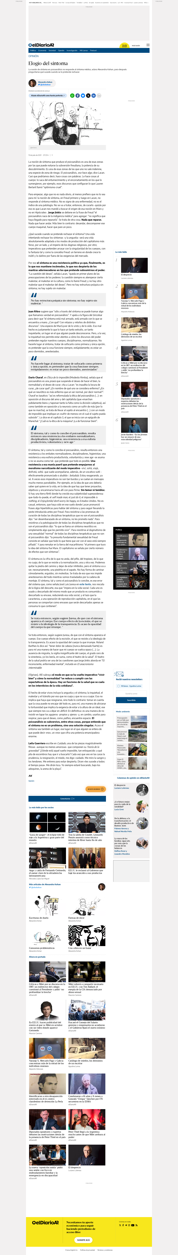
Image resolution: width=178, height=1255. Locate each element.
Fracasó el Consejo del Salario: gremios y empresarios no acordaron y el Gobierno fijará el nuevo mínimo (86, 1025)
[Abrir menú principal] (148, 45)
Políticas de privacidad (87, 1250)
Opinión (61, 50)
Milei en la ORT (47, 2)
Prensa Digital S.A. (71, 1250)
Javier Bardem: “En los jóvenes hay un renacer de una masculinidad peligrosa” (134, 437)
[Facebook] (77, 95)
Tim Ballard (79, 2)
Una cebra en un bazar (79, 948)
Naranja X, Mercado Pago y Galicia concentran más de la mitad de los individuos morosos (46, 1063)
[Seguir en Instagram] (129, 1225)
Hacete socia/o (124, 45)
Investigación (72, 50)
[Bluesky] (83, 95)
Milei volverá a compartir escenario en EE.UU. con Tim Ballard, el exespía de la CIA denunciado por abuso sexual (85, 988)
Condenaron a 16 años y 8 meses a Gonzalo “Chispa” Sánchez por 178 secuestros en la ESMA (85, 1099)
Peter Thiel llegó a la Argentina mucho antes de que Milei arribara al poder (86, 1134)
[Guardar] (99, 95)
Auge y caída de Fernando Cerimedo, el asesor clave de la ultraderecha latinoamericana (47, 873)
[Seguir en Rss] (137, 1225)
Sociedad (52, 50)
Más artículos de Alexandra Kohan (45, 884)
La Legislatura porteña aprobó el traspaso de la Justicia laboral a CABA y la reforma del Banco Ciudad (122, 581)
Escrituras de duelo (38, 917)
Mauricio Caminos (74, 995)
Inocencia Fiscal (128, 2)
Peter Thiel (61, 2)
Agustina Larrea (74, 1066)
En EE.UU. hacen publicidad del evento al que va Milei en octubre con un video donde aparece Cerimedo (45, 1026)
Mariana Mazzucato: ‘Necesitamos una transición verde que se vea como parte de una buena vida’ (122, 749)
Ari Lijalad (91, 2)
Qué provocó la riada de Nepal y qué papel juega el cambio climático (122, 736)
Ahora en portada (37, 957)
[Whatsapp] (72, 95)
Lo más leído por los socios (41, 807)
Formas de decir (76, 917)
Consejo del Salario (70, 2)
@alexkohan (36, 887)
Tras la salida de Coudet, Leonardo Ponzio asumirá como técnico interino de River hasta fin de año (85, 837)
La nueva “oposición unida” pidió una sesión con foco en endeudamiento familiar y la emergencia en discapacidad (45, 1171)
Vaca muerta (113, 2)
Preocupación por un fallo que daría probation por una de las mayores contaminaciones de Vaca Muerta (123, 722)
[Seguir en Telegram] (126, 1225)
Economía (42, 50)
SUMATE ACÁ (83, 1240)
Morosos (54, 2)
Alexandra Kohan (45, 82)
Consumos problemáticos (41, 948)
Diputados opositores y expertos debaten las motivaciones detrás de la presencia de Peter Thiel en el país (47, 1134)
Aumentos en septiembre (102, 2)
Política (33, 50)
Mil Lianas (84, 50)
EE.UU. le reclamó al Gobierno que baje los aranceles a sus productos (85, 871)
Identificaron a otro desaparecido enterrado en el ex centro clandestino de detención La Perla (46, 1099)
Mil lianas (146, 2)
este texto (85, 584)
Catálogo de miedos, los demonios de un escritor (85, 1062)
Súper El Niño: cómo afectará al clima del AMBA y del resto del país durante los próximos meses (122, 763)
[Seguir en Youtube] (132, 1225)
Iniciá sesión (136, 45)
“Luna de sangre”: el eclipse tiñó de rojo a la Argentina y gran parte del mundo (46, 837)
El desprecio (74, 1167)
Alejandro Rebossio (36, 1069)
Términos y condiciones (105, 1250)
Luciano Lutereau (138, 2)
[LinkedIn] (93, 95)
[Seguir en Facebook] (123, 1225)
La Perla (86, 2)
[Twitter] (88, 95)
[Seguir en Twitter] (120, 1225)
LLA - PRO (120, 2)
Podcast (93, 50)
